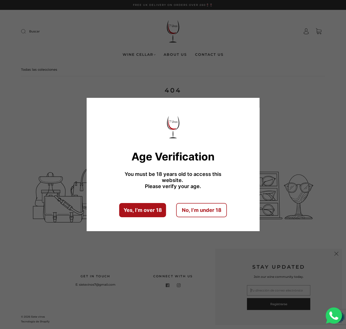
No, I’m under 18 (201, 210)
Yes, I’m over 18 (143, 210)
